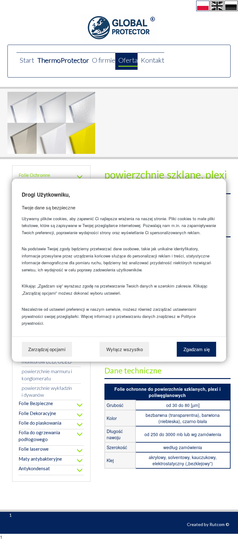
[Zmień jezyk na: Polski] (202, 6)
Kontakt (152, 60)
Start (27, 60)
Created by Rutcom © (208, 524)
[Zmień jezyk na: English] (216, 6)
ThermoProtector (63, 60)
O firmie (103, 60)
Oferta (128, 60)
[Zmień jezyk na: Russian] (231, 6)
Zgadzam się (196, 349)
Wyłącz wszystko (124, 349)
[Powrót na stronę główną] (119, 28)
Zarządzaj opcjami (46, 349)
